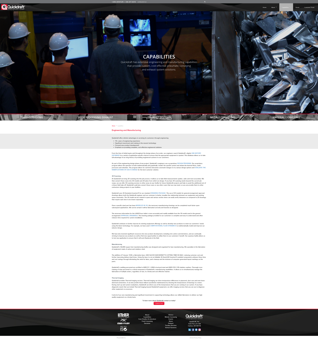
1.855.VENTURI (117, 1)
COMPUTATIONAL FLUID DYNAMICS (163, 225)
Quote (297, 7)
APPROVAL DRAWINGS (129, 215)
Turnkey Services (171, 325)
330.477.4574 (130, 1)
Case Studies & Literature (147, 318)
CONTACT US (159, 303)
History (170, 314)
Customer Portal (309, 7)
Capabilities (285, 7)
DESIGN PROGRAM (184, 162)
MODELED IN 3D (142, 205)
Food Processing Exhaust (95, 117)
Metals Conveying (222, 117)
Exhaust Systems (159, 117)
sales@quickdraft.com (142, 1)
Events (171, 318)
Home (264, 7)
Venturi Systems (170, 327)
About (273, 7)
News (171, 320)
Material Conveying (286, 117)
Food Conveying (32, 117)
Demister (147, 322)
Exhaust (170, 322)
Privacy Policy (197, 337)
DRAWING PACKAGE (158, 192)
